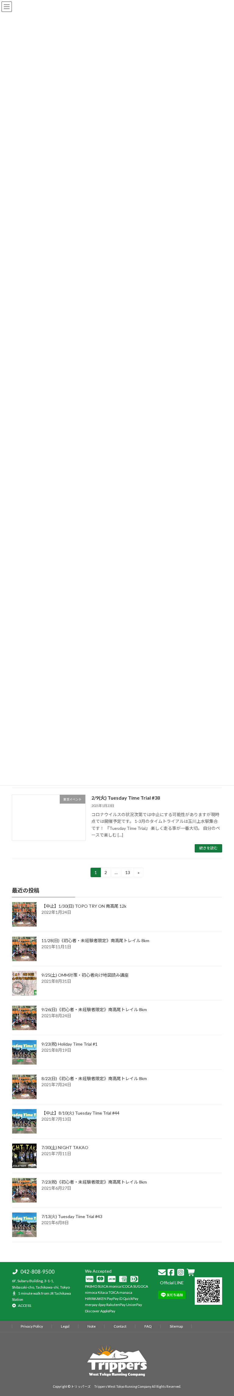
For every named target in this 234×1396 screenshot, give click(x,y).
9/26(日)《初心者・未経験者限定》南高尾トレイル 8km (96, 1009)
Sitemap (176, 1326)
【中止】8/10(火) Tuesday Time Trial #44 (80, 1113)
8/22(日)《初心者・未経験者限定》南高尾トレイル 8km (96, 1078)
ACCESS (24, 1305)
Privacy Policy (32, 1326)
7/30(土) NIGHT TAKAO (64, 1147)
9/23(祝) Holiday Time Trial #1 (69, 1044)
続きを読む (208, 848)
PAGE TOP (223, 1292)
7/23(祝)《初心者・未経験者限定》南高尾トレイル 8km (96, 1181)
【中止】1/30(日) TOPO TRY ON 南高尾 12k (83, 906)
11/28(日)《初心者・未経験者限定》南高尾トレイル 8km (97, 940)
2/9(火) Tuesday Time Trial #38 (125, 798)
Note (91, 1326)
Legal (65, 1326)
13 (127, 873)
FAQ (148, 1326)
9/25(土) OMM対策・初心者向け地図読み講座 (85, 975)
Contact (120, 1326)
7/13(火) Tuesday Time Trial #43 (71, 1216)
